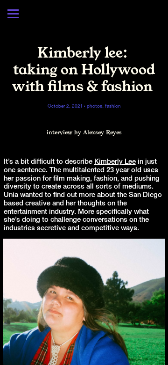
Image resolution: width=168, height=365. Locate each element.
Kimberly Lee (115, 162)
